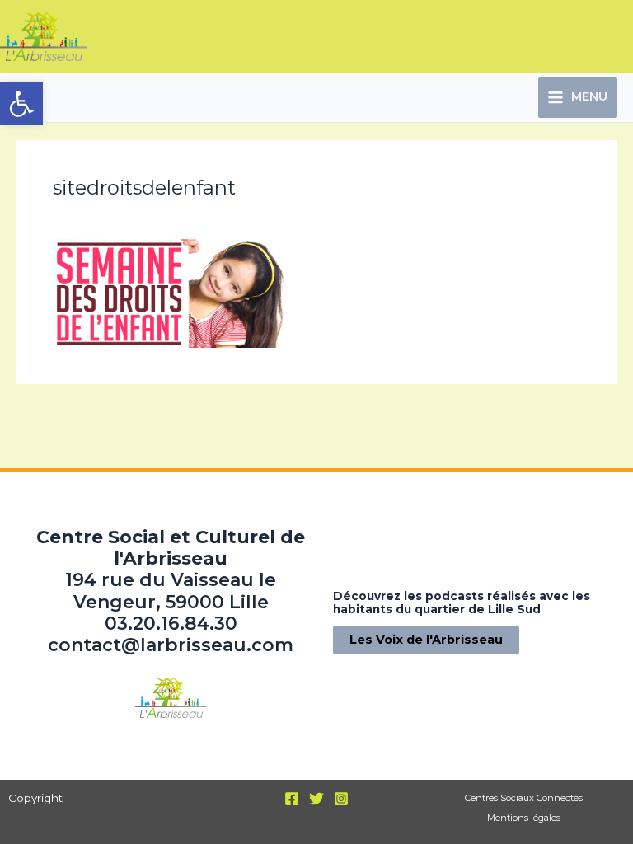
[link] (21, 103)
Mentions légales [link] (523, 817)
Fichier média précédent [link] (100, 412)
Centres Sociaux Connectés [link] (524, 798)
